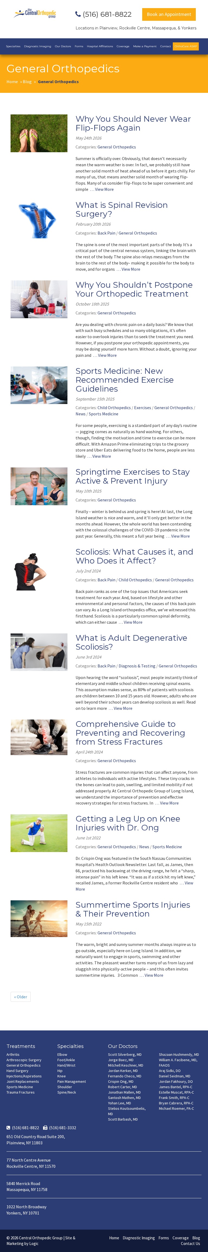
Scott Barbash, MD (123, 1119)
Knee (61, 1076)
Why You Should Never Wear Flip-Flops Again (133, 123)
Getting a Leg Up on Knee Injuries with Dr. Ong (128, 823)
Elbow (62, 1054)
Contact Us (190, 1243)
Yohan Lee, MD (119, 1103)
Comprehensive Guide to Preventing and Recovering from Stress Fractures (130, 733)
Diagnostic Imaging (37, 46)
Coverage (123, 46)
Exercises (142, 407)
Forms (79, 46)
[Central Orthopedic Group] (34, 13)
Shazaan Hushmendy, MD (179, 1054)
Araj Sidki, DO (170, 1070)
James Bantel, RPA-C (175, 1086)
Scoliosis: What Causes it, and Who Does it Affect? (134, 556)
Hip (60, 1070)
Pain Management (71, 1081)
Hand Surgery (17, 1070)
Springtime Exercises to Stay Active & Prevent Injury (133, 476)
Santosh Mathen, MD (124, 1097)
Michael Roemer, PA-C (176, 1108)
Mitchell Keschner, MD (125, 1065)
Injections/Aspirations (24, 1076)
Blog (27, 81)
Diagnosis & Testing (137, 666)
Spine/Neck (66, 1092)
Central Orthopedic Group (41, 1237)
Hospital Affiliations (100, 46)
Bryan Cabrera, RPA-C (176, 1103)
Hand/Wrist (66, 1065)
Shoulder (64, 1086)
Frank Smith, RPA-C (174, 1097)
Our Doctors (63, 46)
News (81, 413)
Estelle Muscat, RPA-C (176, 1092)
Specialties (13, 46)
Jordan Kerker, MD (123, 1070)
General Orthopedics (117, 147)
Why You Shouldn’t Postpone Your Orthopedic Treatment (134, 289)
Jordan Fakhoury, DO (176, 1081)
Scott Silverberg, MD (125, 1054)
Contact (165, 46)
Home (12, 81)
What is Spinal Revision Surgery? (122, 209)
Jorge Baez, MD (121, 1059)
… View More (102, 189)
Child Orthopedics (114, 407)
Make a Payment (145, 46)
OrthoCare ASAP (186, 46)
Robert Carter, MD (122, 1086)
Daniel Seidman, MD (174, 1076)
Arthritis (13, 1054)
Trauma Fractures (20, 1092)
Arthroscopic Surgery (23, 1059)
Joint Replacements (22, 1081)
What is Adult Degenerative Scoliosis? (131, 642)
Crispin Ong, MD (121, 1081)
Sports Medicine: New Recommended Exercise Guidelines (125, 380)
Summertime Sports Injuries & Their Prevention (133, 909)
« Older (20, 996)
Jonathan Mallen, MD (124, 1092)
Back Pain (106, 233)
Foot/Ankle (66, 1059)
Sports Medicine (103, 413)
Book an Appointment (169, 14)
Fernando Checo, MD (124, 1076)
